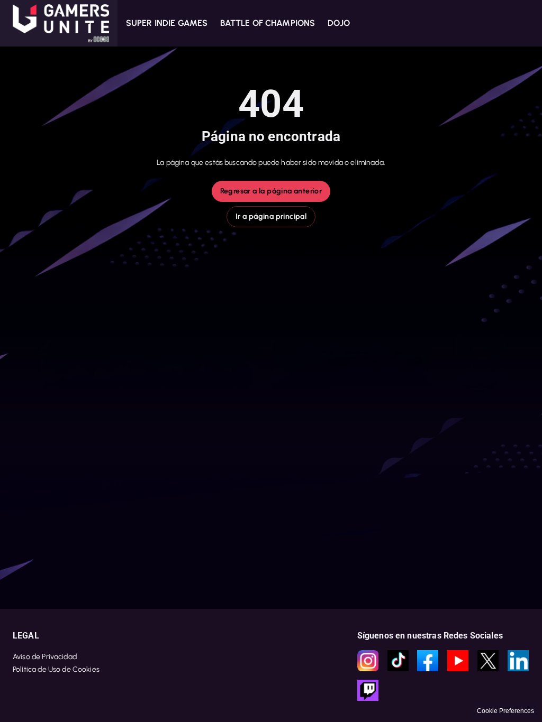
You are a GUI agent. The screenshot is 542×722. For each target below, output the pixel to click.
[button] (59, 23)
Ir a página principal (271, 216)
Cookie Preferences (505, 711)
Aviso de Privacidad (45, 656)
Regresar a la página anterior (271, 191)
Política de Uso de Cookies (56, 669)
